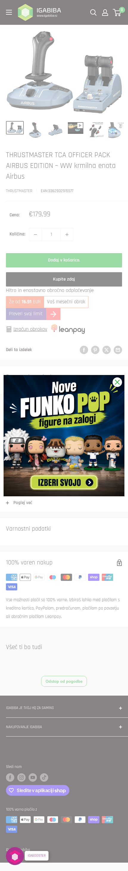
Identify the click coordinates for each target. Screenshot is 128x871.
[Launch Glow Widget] (15, 856)
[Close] (117, 382)
